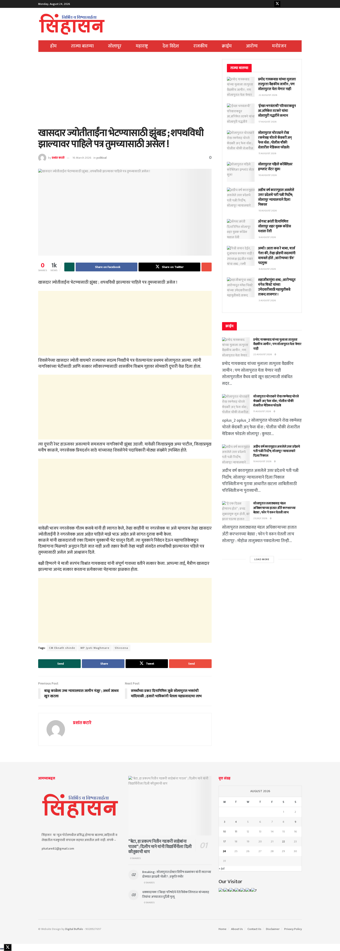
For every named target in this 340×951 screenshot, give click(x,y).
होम (53, 46)
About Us (237, 929)
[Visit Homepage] (72, 24)
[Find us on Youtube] (284, 4)
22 (283, 841)
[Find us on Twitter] (277, 4)
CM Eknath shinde (62, 648)
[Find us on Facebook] (270, 4)
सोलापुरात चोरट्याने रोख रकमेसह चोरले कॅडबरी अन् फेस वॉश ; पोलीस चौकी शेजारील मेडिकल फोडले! (275, 140)
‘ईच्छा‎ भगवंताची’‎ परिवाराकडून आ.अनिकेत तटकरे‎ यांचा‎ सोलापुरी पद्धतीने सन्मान (277, 111)
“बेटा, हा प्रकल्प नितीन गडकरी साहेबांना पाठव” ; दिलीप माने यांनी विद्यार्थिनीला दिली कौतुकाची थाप (160, 846)
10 (224, 831)
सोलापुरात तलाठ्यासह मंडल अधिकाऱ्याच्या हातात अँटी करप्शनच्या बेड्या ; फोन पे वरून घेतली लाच (274, 508)
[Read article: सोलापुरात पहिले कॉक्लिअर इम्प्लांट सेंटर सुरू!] (241, 172)
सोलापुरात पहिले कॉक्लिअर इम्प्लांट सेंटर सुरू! (275, 166)
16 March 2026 (81, 157)
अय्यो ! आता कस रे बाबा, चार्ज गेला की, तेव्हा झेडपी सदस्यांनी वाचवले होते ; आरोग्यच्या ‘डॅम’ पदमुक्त (276, 255)
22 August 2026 (262, 354)
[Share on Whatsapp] (69, 267)
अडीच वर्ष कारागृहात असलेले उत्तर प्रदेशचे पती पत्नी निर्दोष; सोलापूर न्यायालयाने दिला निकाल (276, 197)
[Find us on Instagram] (292, 4)
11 (236, 831)
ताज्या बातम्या (82, 46)
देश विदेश (171, 46)
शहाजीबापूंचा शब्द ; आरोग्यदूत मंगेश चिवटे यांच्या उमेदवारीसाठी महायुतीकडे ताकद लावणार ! (277, 287)
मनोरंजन (279, 46)
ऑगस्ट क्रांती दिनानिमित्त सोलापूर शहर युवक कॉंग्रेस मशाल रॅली (274, 226)
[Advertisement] (125, 93)
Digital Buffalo (74, 929)
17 (224, 841)
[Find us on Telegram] (299, 4)
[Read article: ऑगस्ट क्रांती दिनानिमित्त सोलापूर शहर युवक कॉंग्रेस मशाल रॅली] (241, 229)
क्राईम (227, 46)
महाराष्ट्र (142, 46)
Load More (261, 559)
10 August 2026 (262, 461)
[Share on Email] (206, 267)
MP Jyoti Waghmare (94, 648)
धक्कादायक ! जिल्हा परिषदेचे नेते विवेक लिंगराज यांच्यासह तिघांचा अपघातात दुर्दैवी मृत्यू (175, 894)
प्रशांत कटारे (58, 157)
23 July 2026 (260, 518)
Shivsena (121, 648)
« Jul (221, 868)
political (101, 157)
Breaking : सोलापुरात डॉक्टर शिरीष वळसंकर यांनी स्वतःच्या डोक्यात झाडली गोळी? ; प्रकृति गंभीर (176, 874)
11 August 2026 (262, 411)
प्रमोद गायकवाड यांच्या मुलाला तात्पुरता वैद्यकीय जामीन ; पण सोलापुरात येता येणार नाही (277, 84)
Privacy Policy (293, 929)
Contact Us (254, 929)
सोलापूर (114, 46)
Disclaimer (273, 929)
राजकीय (200, 46)
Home (222, 929)
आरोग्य (252, 46)
